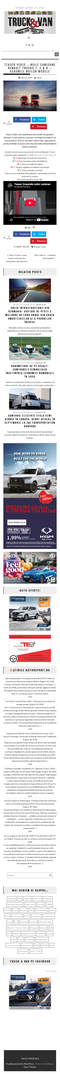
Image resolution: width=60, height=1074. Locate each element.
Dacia (15, 910)
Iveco (9, 922)
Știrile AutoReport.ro (31, 670)
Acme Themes (30, 1067)
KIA (16, 922)
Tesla (21, 939)
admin (38, 78)
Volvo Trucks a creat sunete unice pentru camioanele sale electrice (17, 258)
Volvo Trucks (36, 951)
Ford (7, 916)
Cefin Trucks (30, 904)
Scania (49, 934)
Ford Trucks (17, 916)
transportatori (42, 939)
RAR (50, 928)
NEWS (18, 247)
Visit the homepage (51, 971)
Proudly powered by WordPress (20, 1064)
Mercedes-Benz (45, 922)
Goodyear (36, 916)
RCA (9, 934)
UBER (36, 945)
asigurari (27, 899)
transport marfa (12, 945)
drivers (52, 910)
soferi (13, 939)
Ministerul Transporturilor (17, 928)
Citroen (41, 904)
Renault (16, 934)
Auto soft (37, 899)
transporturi (27, 945)
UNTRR (45, 945)
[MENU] (57, 54)
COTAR (7, 910)
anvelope (11, 899)
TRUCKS (25, 247)
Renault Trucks (40, 247)
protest (43, 928)
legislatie (23, 922)
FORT (26, 916)
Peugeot (34, 928)
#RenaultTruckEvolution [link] (44, 155)
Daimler (23, 910)
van (51, 945)
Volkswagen (23, 951)
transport (29, 939)
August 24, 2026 (21, 305)
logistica (33, 922)
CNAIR (49, 904)
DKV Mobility (41, 910)
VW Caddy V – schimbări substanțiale (45, 256)
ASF (19, 899)
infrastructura (48, 916)
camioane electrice (14, 904)
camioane (48, 899)
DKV (31, 910)
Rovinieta (41, 934)
